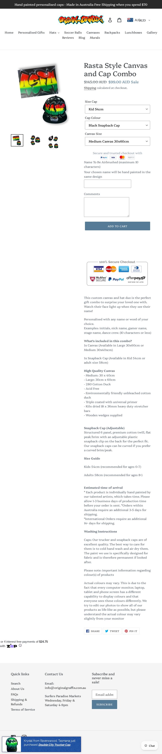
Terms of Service (23, 709)
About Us (17, 688)
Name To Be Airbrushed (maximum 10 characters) (111, 164)
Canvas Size (93, 133)
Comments (92, 194)
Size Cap (91, 101)
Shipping (90, 88)
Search (16, 683)
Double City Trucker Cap (54, 744)
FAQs (14, 694)
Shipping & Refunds (19, 701)
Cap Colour (93, 117)
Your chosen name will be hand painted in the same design (117, 174)
